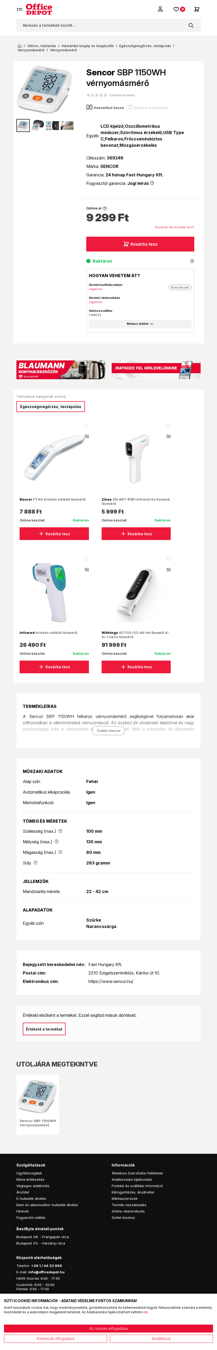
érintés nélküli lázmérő (48, 632)
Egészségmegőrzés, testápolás (145, 46)
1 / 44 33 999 (50, 1266)
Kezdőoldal (19, 46)
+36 (34, 1266)
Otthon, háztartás (41, 46)
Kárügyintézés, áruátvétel (133, 1192)
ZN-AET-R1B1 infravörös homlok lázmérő (136, 501)
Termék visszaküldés (129, 1205)
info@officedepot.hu (46, 1272)
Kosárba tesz (143, 244)
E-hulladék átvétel (31, 1198)
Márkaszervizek (125, 1198)
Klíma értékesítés (30, 1179)
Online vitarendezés (128, 1211)
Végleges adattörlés (32, 1186)
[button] (68, 89)
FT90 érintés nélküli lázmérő (52, 499)
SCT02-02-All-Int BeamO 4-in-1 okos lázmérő (135, 634)
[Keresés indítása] (191, 25)
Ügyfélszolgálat (29, 1173)
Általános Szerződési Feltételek (137, 1173)
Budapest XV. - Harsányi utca (40, 1243)
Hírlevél (22, 1211)
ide (145, 1312)
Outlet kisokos (123, 1217)
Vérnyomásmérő (30, 50)
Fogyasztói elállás (31, 1217)
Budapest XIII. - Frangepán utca (42, 1237)
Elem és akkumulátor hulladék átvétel (47, 1205)
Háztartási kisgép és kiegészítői (88, 46)
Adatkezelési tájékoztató (132, 1179)
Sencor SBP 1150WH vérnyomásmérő (38, 1123)
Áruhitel (22, 1192)
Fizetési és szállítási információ (137, 1186)
